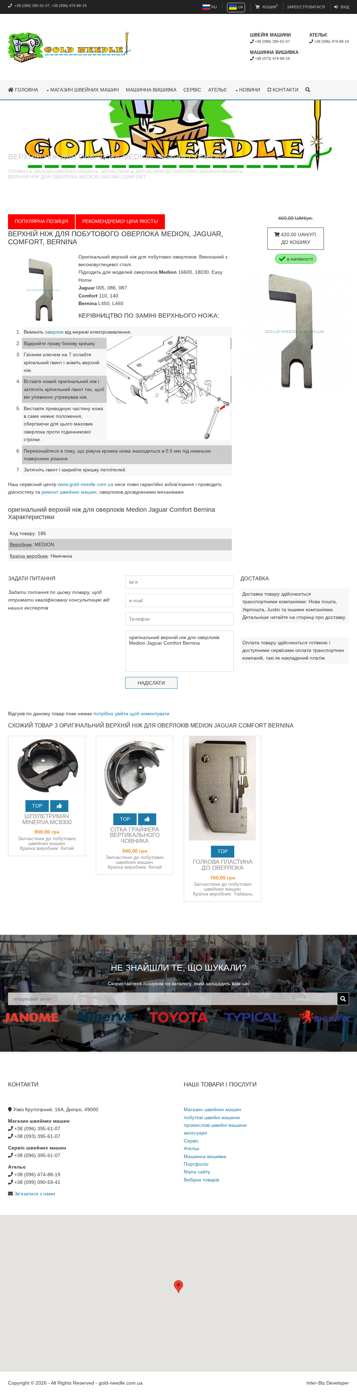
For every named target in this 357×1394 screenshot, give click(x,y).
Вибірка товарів (201, 1179)
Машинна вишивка (151, 90)
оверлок (54, 332)
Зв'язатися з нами (34, 1193)
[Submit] (343, 999)
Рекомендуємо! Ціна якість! (120, 221)
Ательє (217, 90)
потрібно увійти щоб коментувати (131, 713)
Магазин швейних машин (84, 90)
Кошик (269, 7)
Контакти (284, 90)
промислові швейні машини (215, 1125)
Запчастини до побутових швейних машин (187, 171)
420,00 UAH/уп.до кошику (298, 238)
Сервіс (192, 90)
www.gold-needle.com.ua (85, 484)
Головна (26, 90)
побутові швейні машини (212, 1117)
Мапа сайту (197, 1171)
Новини (249, 90)
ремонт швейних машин (69, 492)
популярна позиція (41, 221)
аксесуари (195, 1133)
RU (213, 7)
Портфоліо (196, 1164)
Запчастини (114, 171)
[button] (178, 1286)
